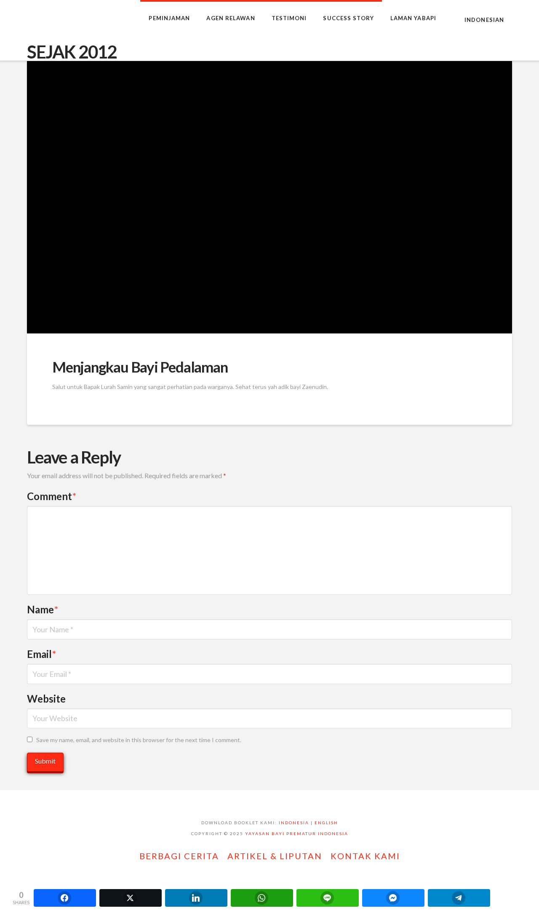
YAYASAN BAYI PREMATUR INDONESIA (296, 833)
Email (41, 654)
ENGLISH (326, 822)
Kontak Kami (365, 856)
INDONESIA (294, 822)
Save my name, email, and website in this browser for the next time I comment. (138, 739)
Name (42, 609)
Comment (51, 496)
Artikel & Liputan (274, 856)
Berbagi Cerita (179, 856)
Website (46, 698)
